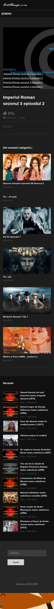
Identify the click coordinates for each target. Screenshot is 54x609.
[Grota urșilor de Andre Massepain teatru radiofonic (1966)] (10, 511)
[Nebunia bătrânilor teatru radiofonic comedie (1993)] (10, 497)
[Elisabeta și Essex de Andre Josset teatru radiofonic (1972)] (10, 526)
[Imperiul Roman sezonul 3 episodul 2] (27, 167)
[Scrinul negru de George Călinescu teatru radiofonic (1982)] (10, 411)
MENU (8, 13)
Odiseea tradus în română (33, 435)
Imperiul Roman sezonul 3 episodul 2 (23, 78)
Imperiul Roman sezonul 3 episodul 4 (23, 87)
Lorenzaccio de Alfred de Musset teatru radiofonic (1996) (33, 481)
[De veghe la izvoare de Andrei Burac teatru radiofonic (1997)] (10, 454)
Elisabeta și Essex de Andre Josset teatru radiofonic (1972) (34, 524)
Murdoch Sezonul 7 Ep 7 (15, 316)
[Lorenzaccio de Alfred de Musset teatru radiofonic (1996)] (10, 483)
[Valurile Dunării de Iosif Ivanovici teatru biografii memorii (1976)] (10, 397)
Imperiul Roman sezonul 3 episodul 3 (23, 82)
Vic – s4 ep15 (9, 197)
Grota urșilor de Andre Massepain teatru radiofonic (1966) (34, 510)
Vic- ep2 (7, 277)
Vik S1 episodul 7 (12, 237)
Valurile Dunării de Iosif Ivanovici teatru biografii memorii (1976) (32, 395)
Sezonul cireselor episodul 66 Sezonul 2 (23, 183)
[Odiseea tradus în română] (10, 440)
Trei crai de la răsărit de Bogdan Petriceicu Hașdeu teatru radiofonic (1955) (34, 466)
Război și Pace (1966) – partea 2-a (20, 356)
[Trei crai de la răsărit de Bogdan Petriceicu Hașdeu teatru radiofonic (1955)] (10, 468)
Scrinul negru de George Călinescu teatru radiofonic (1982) (34, 410)
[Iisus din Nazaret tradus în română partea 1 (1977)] (10, 426)
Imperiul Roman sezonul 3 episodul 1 (23, 74)
